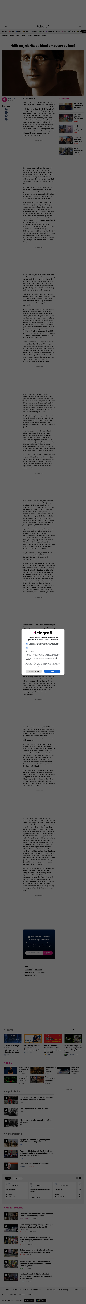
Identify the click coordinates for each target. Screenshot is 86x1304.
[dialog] (43, 652)
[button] (43, 651)
